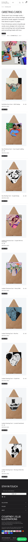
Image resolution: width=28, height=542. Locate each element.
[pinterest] (2, 497)
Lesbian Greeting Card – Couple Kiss (11, 378)
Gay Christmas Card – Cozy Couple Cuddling (13, 149)
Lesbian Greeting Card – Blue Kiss (10, 333)
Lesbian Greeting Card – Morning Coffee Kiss (13, 470)
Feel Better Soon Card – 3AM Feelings (11, 104)
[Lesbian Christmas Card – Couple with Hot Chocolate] (14, 244)
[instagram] (4, 497)
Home (3, 6)
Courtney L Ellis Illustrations (11, 539)
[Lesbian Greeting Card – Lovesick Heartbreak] (14, 426)
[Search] (23, 2)
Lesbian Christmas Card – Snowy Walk (11, 288)
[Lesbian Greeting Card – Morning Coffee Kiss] (14, 473)
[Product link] (14, 85)
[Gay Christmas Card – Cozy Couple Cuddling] (14, 152)
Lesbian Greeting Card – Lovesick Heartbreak (13, 423)
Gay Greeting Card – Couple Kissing (10, 196)
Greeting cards (5, 106)
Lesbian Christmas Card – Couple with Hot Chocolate (12, 241)
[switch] (19, 2)
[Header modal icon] (13, 2)
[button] (13, 2)
